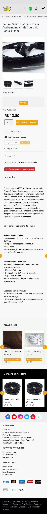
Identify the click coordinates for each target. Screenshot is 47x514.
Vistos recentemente (15, 374)
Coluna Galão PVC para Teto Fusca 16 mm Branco (35, 352)
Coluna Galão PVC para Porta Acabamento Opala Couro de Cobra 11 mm (12, 400)
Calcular (24, 142)
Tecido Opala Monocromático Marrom (13, 352)
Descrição (9, 177)
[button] (5, 57)
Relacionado (10, 325)
